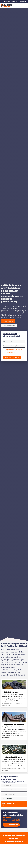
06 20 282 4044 (23, 1)
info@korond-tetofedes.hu (10, 1)
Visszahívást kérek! (12, 357)
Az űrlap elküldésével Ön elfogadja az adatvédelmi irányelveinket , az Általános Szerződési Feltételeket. (13, 351)
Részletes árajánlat (9, 325)
